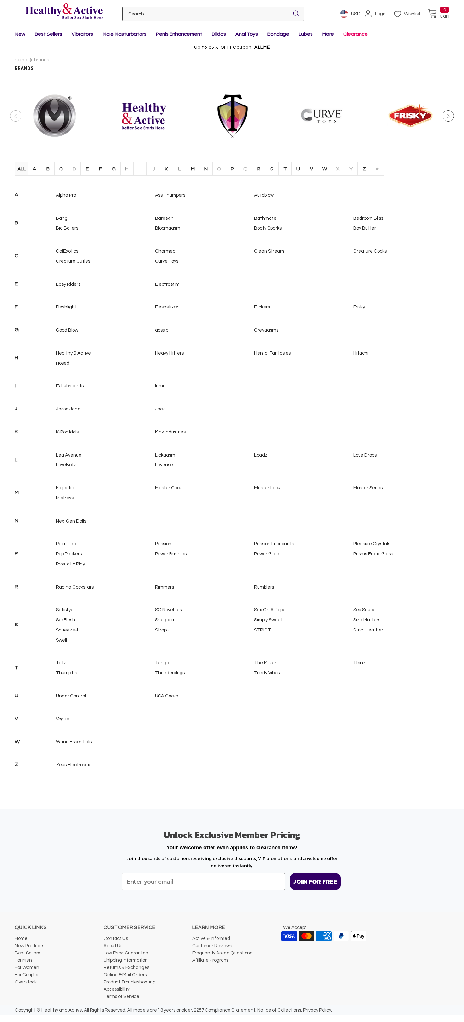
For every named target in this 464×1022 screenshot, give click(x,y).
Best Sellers (48, 34)
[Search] (296, 14)
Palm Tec (66, 543)
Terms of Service (121, 996)
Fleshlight (66, 307)
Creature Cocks (370, 251)
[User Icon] (368, 14)
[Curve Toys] (321, 116)
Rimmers (164, 587)
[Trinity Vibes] (232, 116)
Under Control (71, 696)
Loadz (260, 455)
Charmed (165, 251)
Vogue (62, 719)
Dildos (219, 34)
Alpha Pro (66, 195)
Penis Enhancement (179, 34)
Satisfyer (65, 609)
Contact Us (116, 938)
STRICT (262, 630)
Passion (163, 543)
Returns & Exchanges (126, 967)
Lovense (164, 465)
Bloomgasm (167, 228)
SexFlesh (65, 620)
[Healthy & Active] (143, 116)
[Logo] (64, 11)
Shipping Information (126, 960)
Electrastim (167, 284)
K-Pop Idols (67, 432)
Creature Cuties (73, 261)
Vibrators (82, 34)
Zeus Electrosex (73, 764)
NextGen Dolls (71, 521)
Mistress (65, 498)
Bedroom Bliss (368, 218)
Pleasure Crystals (371, 543)
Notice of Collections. (279, 1010)
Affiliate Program (210, 960)
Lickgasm (165, 455)
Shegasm (165, 620)
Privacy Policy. (317, 1010)
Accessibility (116, 989)
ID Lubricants (70, 386)
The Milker (265, 662)
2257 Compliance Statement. (225, 1010)
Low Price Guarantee (126, 953)
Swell (61, 640)
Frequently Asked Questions (222, 953)
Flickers (262, 307)
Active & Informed (211, 938)
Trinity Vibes (267, 673)
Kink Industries (170, 432)
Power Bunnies (171, 554)
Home (21, 59)
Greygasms (266, 330)
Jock (160, 409)
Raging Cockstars (75, 587)
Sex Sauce (364, 609)
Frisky (359, 307)
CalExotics (67, 251)
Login (381, 13)
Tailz (61, 662)
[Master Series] (54, 116)
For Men (23, 960)
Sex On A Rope (270, 609)
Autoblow (264, 195)
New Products (29, 945)
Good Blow (67, 330)
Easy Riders (68, 284)
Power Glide (266, 554)
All (21, 168)
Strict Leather (368, 630)
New (20, 34)
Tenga (162, 662)
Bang (62, 218)
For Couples (27, 974)
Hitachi (360, 353)
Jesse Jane (68, 409)
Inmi (159, 386)
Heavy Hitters (169, 353)
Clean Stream (269, 251)
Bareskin (164, 218)
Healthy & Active (73, 353)
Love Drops (365, 455)
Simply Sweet (268, 620)
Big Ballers (67, 228)
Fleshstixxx (166, 307)
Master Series (368, 488)
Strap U (163, 630)
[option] (54, 116)
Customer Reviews (212, 945)
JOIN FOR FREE (315, 881)
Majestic (65, 488)
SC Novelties (168, 609)
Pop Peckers (69, 554)
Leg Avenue (68, 455)
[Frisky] (410, 116)
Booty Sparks (268, 228)
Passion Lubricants (274, 543)
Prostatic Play (70, 564)
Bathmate (265, 218)
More (328, 34)
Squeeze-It (68, 630)
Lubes (306, 34)
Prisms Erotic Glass (373, 554)
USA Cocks (166, 696)
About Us (113, 945)
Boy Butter (364, 228)
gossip (161, 330)
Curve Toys (166, 261)
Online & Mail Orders (125, 974)
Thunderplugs (170, 673)
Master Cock (168, 488)
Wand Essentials (74, 741)
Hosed (62, 363)
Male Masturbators (124, 34)
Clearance (355, 34)
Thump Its (66, 673)
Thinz (359, 662)
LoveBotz (66, 465)
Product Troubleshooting (130, 982)
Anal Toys (246, 34)
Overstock (26, 982)
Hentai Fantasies (272, 353)
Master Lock (267, 488)
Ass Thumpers (170, 195)
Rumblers (264, 587)
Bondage (278, 34)
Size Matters (366, 620)
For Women (27, 967)
